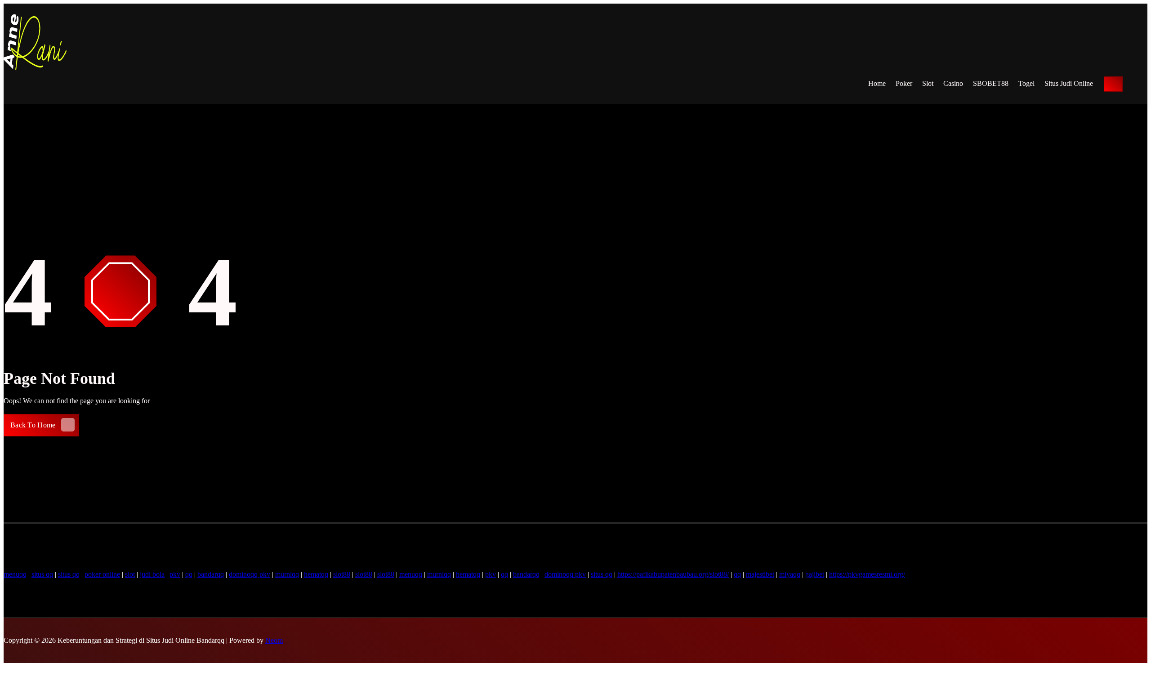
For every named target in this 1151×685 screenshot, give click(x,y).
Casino (953, 83)
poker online (102, 574)
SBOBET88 (990, 83)
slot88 (341, 574)
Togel (1026, 83)
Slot (927, 83)
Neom (274, 640)
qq (188, 574)
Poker (904, 83)
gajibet (814, 574)
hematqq (316, 574)
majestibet (760, 574)
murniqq (287, 574)
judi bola (152, 574)
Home (877, 83)
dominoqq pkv (249, 574)
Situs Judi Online (1068, 83)
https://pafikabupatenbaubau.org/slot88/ (673, 574)
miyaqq (789, 574)
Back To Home (33, 425)
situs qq (42, 574)
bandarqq (210, 574)
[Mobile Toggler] (1113, 84)
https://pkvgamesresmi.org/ (867, 574)
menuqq (15, 574)
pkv (175, 574)
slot (130, 574)
